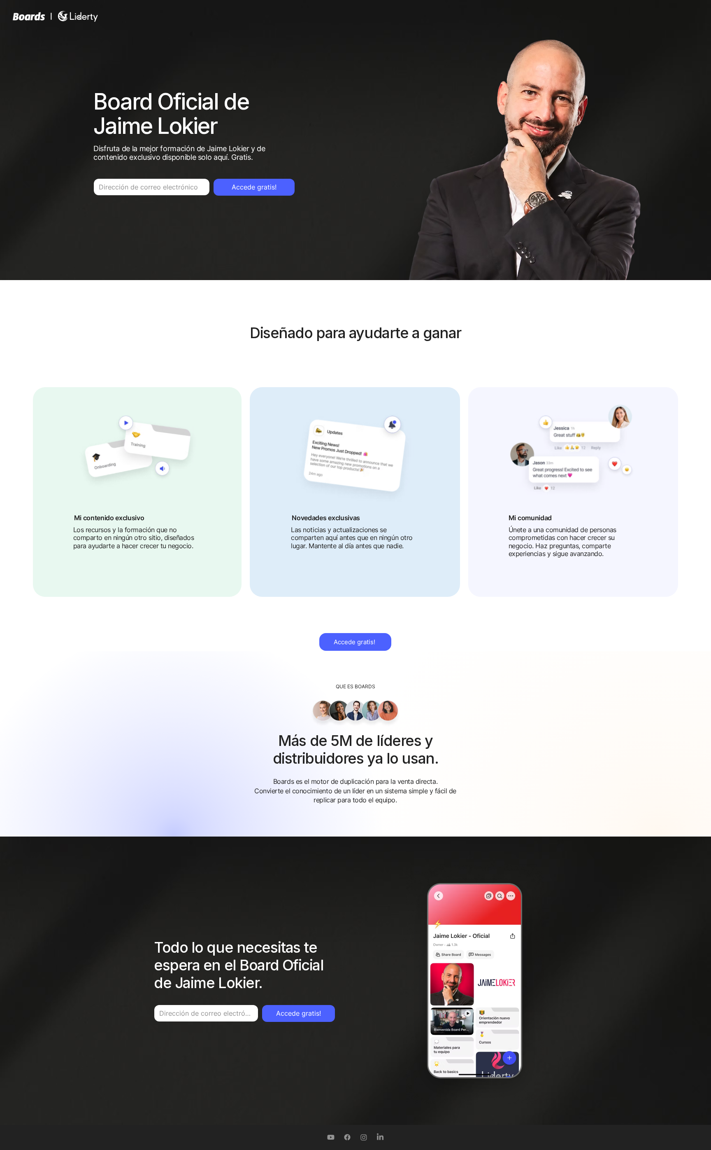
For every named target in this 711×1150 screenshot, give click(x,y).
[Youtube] (331, 1137)
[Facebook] (347, 1137)
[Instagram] (364, 1137)
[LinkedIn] (380, 1137)
